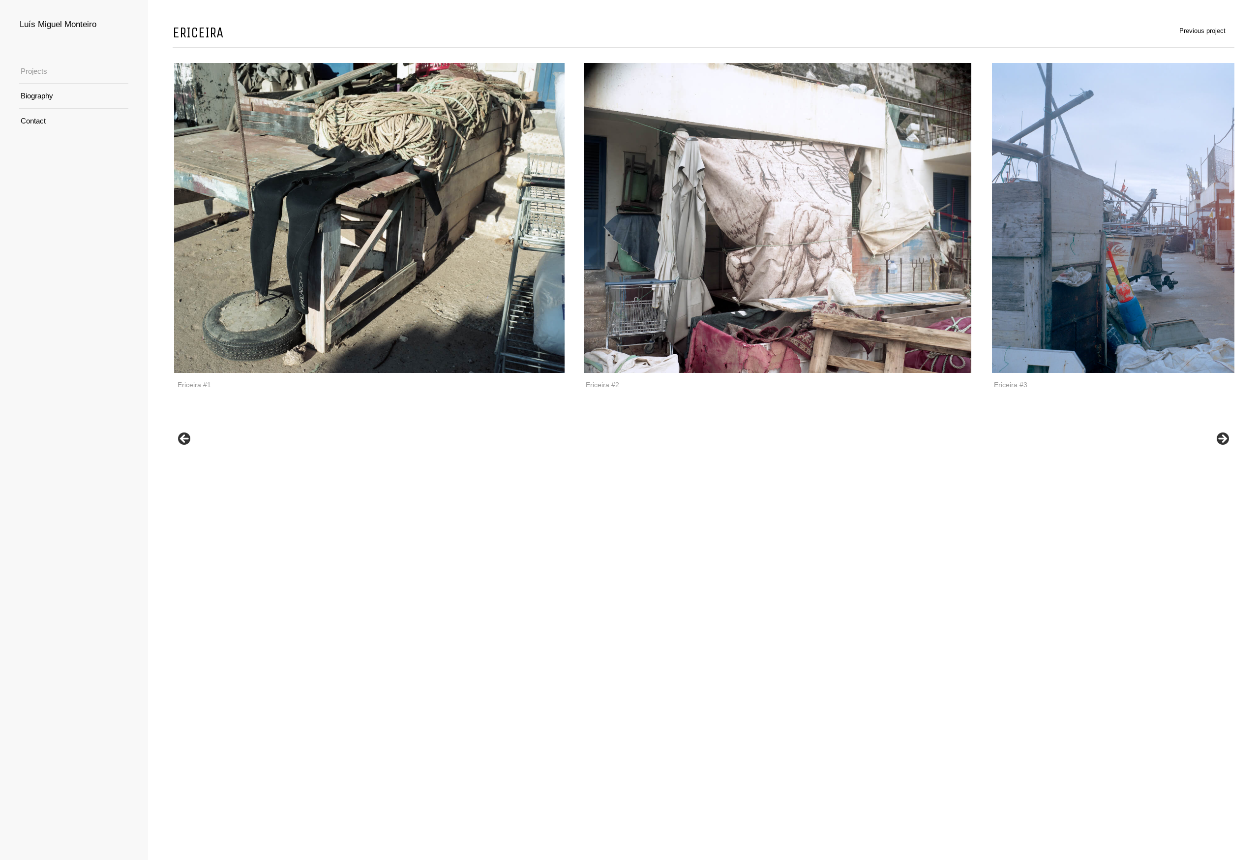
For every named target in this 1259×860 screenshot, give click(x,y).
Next (1222, 439)
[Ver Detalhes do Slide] (369, 218)
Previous (185, 439)
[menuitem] (73, 71)
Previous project (1202, 30)
